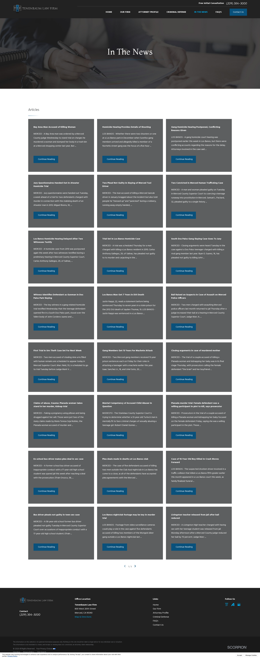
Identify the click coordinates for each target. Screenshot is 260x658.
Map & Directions (83, 617)
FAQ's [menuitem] (219, 12)
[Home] (35, 9)
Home (156, 605)
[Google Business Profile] (238, 604)
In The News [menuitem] (200, 12)
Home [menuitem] (109, 12)
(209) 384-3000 (236, 3)
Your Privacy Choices (44, 648)
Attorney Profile (161, 613)
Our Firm (157, 609)
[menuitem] (16, 652)
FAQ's (155, 621)
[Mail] (226, 604)
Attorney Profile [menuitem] (148, 12)
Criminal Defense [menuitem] (176, 12)
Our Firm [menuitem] (125, 12)
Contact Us (238, 12)
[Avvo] (232, 604)
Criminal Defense (161, 617)
